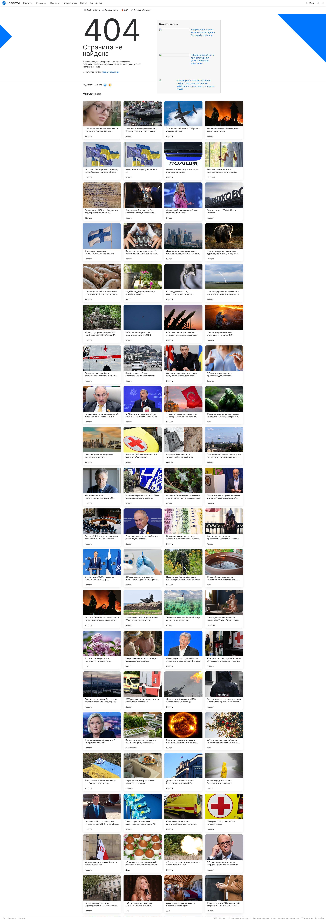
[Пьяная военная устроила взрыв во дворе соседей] (183, 161)
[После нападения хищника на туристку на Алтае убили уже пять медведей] (224, 242)
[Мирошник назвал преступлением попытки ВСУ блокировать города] (102, 487)
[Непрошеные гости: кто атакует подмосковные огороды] (143, 650)
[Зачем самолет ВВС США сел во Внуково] (224, 201)
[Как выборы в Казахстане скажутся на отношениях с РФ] (143, 813)
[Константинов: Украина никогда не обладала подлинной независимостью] (102, 772)
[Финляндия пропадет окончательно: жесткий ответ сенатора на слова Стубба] (102, 242)
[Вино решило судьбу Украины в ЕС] (143, 161)
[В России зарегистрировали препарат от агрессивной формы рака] (143, 568)
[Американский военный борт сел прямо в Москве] (183, 120)
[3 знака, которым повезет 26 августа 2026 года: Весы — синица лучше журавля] (224, 609)
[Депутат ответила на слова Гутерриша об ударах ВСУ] (183, 772)
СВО (126, 10)
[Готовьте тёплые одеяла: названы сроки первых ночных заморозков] (183, 487)
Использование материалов (288, 918)
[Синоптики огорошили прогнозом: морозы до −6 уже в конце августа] (224, 527)
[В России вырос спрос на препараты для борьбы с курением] (224, 364)
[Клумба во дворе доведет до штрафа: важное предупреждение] (143, 283)
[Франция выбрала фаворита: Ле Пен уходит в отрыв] (102, 731)
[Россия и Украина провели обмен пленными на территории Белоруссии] (143, 487)
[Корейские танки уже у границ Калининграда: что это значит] (143, 120)
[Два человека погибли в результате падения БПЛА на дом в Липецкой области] (102, 364)
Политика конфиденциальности (264, 918)
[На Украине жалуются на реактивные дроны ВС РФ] (143, 324)
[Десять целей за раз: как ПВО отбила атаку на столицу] (183, 690)
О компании (12, 918)
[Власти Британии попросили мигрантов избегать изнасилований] (102, 446)
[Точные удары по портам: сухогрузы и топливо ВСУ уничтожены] (224, 324)
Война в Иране (112, 10)
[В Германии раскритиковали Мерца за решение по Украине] (224, 853)
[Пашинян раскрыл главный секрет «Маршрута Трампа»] (143, 527)
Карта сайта (319, 918)
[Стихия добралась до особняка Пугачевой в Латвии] (183, 201)
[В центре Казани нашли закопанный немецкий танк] (183, 446)
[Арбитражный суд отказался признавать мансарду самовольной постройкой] (183, 894)
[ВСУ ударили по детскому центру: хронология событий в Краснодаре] (143, 690)
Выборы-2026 (93, 10)
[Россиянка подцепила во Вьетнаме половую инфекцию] (224, 161)
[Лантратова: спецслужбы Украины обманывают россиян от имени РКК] (224, 650)
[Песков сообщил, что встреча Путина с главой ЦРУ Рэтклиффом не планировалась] (102, 813)
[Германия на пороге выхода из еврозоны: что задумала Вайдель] (183, 527)
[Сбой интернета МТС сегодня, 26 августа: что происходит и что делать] (224, 894)
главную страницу (110, 72)
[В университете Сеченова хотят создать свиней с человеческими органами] (102, 283)
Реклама (22, 918)
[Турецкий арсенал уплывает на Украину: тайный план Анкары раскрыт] (183, 405)
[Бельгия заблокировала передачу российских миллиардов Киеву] (102, 161)
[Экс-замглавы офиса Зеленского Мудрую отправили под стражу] (102, 690)
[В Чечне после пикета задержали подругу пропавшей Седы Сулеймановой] (102, 120)
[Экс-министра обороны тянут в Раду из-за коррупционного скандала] (183, 364)
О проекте (223, 918)
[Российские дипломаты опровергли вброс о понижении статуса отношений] (102, 894)
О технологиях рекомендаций (239, 918)
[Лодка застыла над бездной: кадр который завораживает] (183, 609)
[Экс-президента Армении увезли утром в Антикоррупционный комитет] (224, 487)
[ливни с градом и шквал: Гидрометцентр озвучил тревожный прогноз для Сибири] (224, 772)
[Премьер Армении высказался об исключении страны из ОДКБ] (102, 405)
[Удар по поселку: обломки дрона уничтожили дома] (224, 120)
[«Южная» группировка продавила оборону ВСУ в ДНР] (183, 853)
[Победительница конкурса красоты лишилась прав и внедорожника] (143, 894)
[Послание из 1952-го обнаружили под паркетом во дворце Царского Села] (102, 201)
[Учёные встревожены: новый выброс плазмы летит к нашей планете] (183, 731)
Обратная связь (307, 918)
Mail (4, 918)
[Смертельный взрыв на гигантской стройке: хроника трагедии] (183, 813)
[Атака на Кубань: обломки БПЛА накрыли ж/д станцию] (143, 446)
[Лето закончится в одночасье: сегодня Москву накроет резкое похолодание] (183, 242)
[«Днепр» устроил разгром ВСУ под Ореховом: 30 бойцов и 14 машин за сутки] (102, 324)
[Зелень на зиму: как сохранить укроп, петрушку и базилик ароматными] (143, 731)
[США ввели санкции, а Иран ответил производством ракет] (183, 324)
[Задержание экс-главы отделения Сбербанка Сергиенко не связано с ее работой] (224, 690)
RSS (215, 918)
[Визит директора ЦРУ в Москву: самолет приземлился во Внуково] (183, 650)
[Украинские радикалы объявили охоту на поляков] (102, 853)
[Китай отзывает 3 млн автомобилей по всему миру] (143, 364)
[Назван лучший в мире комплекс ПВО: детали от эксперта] (143, 609)
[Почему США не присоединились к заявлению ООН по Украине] (102, 527)
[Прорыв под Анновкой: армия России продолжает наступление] (183, 568)
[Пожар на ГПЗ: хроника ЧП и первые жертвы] (224, 813)
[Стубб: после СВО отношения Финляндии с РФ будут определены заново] (102, 568)
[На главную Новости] (13, 3)
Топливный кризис (142, 10)
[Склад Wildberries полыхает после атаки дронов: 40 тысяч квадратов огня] (102, 609)
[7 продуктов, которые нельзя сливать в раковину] (143, 772)
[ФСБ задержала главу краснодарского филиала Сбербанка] (183, 283)
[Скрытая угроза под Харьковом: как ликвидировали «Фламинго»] (224, 283)
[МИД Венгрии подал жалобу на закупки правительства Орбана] (143, 405)
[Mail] (4, 3)
